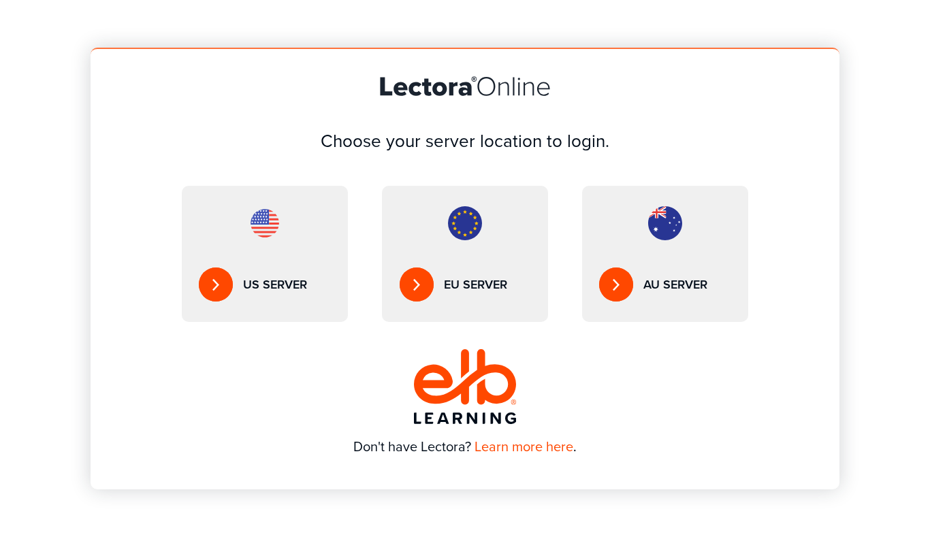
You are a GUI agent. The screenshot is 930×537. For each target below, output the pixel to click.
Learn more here (524, 446)
